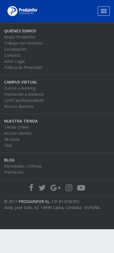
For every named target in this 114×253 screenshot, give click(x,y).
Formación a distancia (24, 94)
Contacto (12, 55)
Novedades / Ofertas (23, 166)
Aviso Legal (14, 61)
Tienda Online (16, 127)
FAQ (8, 145)
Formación (14, 172)
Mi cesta (11, 139)
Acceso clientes (18, 133)
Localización (15, 49)
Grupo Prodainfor (19, 37)
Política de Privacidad (23, 67)
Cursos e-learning (19, 88)
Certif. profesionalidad (23, 100)
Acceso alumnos (19, 106)
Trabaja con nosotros (23, 43)
